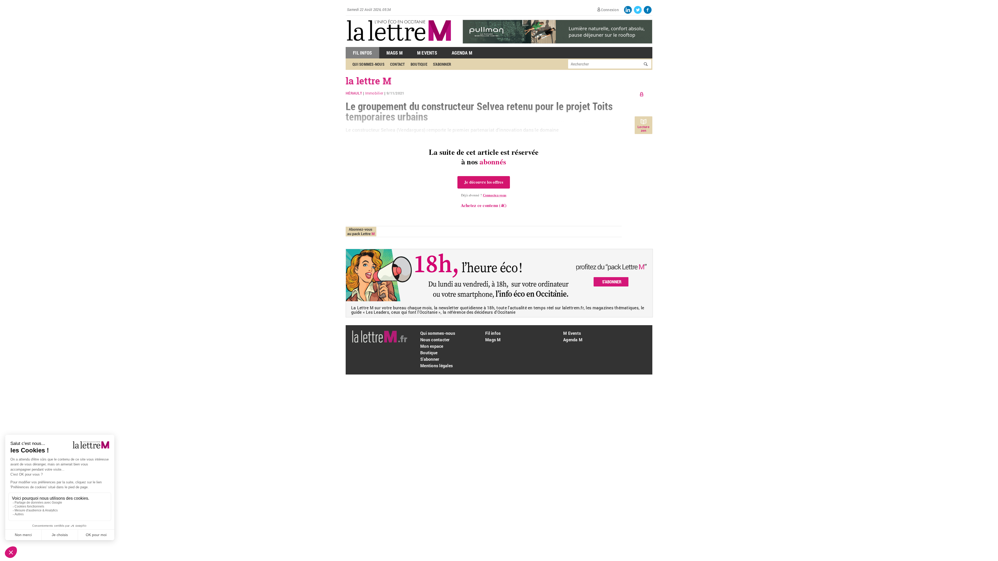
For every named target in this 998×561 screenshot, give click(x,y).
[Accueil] (399, 44)
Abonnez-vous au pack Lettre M (361, 231)
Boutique (419, 64)
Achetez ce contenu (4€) (484, 205)
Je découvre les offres (483, 182)
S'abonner (442, 64)
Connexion (610, 9)
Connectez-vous (495, 194)
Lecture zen (643, 128)
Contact (397, 64)
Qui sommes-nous (368, 64)
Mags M (394, 53)
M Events (427, 53)
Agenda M (462, 53)
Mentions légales (436, 365)
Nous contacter (435, 339)
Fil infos (493, 333)
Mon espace (431, 346)
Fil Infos (362, 53)
